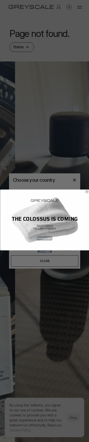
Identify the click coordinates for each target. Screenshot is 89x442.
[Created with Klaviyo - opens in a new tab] (44, 251)
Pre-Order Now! (44, 238)
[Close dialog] (86, 191)
